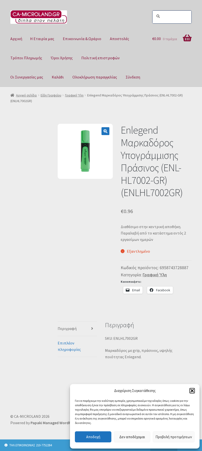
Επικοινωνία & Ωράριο (82, 38)
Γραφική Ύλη (74, 95)
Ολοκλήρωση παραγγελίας (94, 77)
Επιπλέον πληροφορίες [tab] (69, 346)
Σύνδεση (133, 77)
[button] (192, 390)
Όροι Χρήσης (62, 57)
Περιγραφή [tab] (67, 328)
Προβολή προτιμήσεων (173, 437)
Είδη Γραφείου (51, 95)
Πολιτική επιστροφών (100, 57)
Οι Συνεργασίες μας (26, 77)
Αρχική (16, 38)
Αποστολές (119, 38)
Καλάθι (58, 77)
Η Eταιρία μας (42, 38)
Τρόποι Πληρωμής (26, 57)
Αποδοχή (93, 437)
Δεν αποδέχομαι (132, 437)
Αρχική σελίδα (26, 95)
